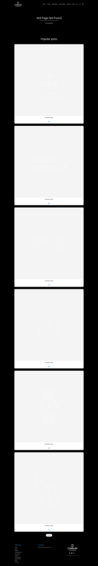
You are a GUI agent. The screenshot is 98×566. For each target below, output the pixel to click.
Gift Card (17, 562)
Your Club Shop (18, 552)
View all (49, 535)
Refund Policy (18, 558)
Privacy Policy (18, 557)
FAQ (73, 4)
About (48, 4)
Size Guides (62, 4)
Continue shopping (49, 23)
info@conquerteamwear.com (45, 547)
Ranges (16, 550)
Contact (69, 4)
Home (44, 4)
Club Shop (54, 4)
